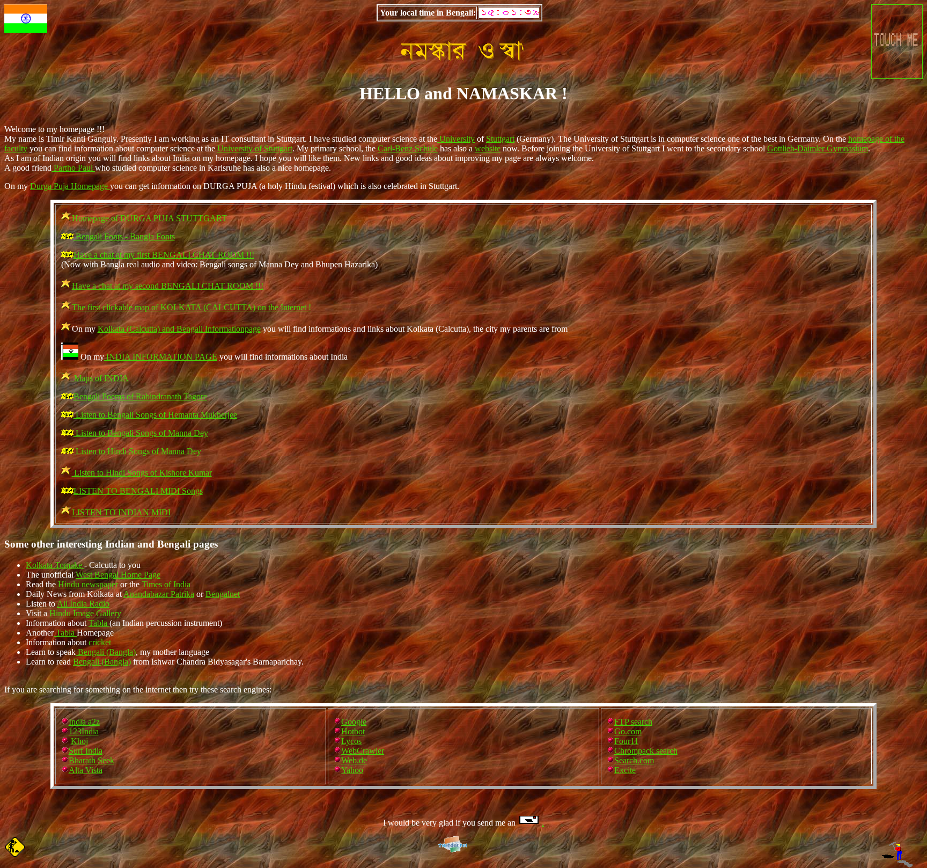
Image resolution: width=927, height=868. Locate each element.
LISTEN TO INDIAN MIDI (121, 512)
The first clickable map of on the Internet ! (191, 307)
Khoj (79, 741)
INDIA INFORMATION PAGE (160, 356)
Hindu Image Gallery (84, 613)
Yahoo (352, 770)
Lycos (351, 741)
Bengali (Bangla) (106, 652)
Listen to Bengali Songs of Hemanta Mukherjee (155, 414)
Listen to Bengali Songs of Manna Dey (140, 432)
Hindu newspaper (88, 584)
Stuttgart (500, 138)
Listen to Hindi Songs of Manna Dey (137, 451)
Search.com (634, 760)
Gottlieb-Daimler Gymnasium (817, 148)
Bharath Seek (91, 760)
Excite (625, 770)
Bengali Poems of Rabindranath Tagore (140, 396)
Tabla (99, 623)
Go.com (628, 731)
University (456, 138)
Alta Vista (85, 770)
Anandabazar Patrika (158, 594)
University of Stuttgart (254, 148)
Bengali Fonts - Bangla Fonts (124, 236)
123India (84, 731)
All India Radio (83, 603)
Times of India (166, 584)
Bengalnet (222, 594)
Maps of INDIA (100, 378)
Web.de (354, 760)
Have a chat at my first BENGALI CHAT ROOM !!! (163, 254)
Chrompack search (646, 750)
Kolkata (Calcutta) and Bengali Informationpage (179, 328)
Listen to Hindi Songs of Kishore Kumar (142, 472)
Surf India (85, 750)
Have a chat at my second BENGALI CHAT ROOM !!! (167, 285)
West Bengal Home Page (118, 574)
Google (353, 721)
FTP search (633, 721)
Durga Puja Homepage (70, 186)
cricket (100, 642)
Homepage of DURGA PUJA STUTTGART (149, 218)
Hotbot (353, 731)
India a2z (84, 721)
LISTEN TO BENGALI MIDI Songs (138, 490)
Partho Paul (73, 167)
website (488, 148)
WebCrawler (362, 750)
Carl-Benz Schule (408, 148)
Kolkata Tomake (55, 565)
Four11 (626, 741)
